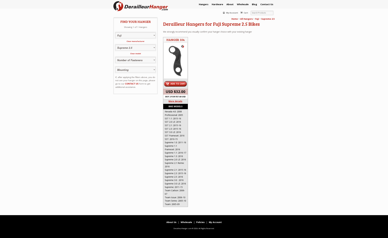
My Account (232, 12)
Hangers (203, 4)
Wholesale (243, 4)
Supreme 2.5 (268, 18)
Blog (254, 4)
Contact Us (266, 4)
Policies (200, 222)
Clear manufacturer (135, 41)
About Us (171, 222)
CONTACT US (132, 83)
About (230, 4)
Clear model (135, 53)
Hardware (217, 4)
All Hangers (246, 18)
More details (175, 101)
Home (234, 18)
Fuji (257, 18)
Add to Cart (178, 83)
